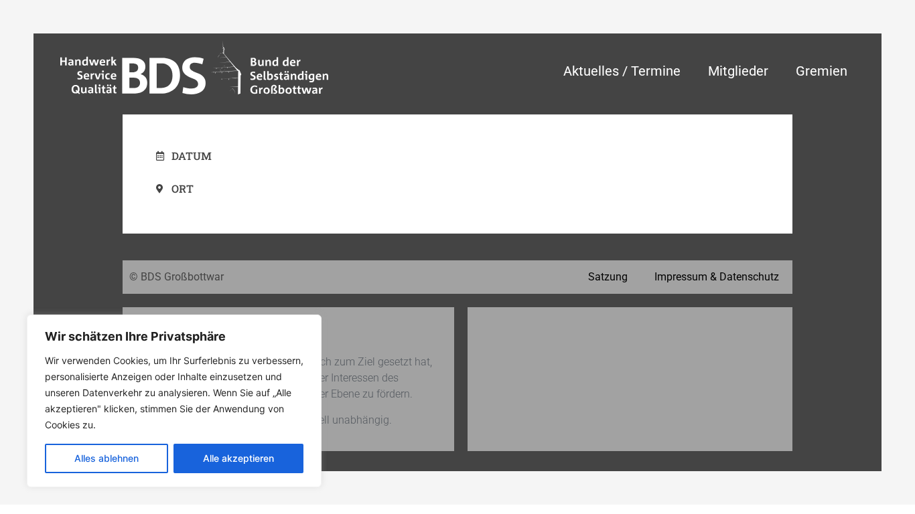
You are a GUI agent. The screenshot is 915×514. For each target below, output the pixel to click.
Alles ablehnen (106, 458)
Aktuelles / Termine (622, 71)
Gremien (821, 71)
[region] (174, 401)
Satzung (608, 276)
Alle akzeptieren (238, 458)
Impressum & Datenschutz (716, 276)
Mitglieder (738, 71)
